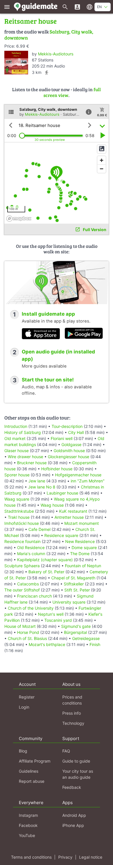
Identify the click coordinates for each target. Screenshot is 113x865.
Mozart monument (81, 523)
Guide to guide (76, 761)
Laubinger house (62, 492)
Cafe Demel (39, 529)
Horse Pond (28, 632)
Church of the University (31, 608)
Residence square (61, 535)
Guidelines (28, 771)
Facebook (28, 825)
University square (68, 602)
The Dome (80, 553)
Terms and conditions (31, 857)
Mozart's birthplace (47, 644)
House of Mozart (20, 626)
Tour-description (67, 426)
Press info (71, 713)
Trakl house (19, 517)
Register (26, 696)
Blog (23, 750)
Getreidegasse (86, 638)
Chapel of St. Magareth (73, 577)
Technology (73, 723)
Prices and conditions (72, 699)
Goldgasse (71, 444)
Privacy (65, 857)
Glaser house (16, 450)
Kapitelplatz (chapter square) (45, 559)
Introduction (16, 426)
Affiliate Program (34, 761)
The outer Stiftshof (22, 589)
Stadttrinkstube (19, 511)
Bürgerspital (75, 632)
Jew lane (36, 480)
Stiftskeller (74, 583)
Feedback (71, 787)
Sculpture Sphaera (22, 565)
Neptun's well (50, 614)
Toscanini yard (58, 620)
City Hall (76, 432)
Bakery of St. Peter (46, 571)
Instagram (28, 815)
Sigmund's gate (76, 626)
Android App (74, 815)
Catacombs (28, 583)
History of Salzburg (22, 432)
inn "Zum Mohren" (88, 480)
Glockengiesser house (68, 456)
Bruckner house (32, 462)
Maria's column (31, 553)
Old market (14, 438)
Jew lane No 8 (41, 486)
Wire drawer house (25, 456)
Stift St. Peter (77, 589)
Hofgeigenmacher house (78, 474)
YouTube (27, 835)
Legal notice (90, 857)
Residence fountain (22, 541)
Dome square (84, 547)
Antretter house (69, 517)
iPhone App (73, 825)
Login (24, 707)
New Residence (80, 541)
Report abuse (31, 781)
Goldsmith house (69, 450)
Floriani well (61, 438)
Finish (95, 644)
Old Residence (31, 547)
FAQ (66, 750)
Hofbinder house (56, 468)
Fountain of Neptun (83, 565)
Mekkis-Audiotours (55, 53)
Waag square (16, 499)
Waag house (52, 505)
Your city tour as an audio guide (77, 774)
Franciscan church (34, 595)
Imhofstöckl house (21, 523)
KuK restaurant (73, 511)
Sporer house (17, 474)
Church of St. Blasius (27, 638)
